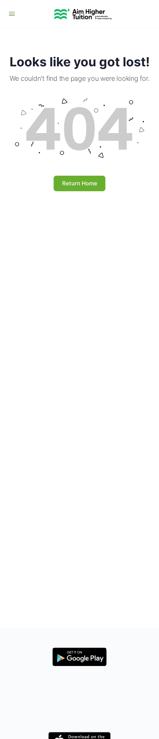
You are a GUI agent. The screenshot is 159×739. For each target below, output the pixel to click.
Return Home (79, 183)
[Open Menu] (11, 13)
